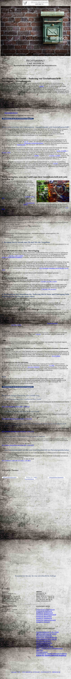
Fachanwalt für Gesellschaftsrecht (45, 609)
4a (25, 141)
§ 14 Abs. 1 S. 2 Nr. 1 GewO (49, 281)
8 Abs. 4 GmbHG (62, 151)
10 (27, 141)
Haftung (25, 204)
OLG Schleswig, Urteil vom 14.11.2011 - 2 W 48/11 (16, 460)
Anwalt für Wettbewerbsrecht (46, 615)
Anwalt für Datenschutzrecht (46, 620)
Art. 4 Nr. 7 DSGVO (33, 367)
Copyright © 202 (15, 672)
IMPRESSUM (56, 672)
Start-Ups (39, 650)
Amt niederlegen (30, 203)
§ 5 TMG (51, 365)
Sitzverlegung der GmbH (44, 647)
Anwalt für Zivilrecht (43, 622)
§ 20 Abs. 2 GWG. (16, 325)
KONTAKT (36, 672)
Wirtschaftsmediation (42, 652)
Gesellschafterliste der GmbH (46, 634)
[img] (35, 3)
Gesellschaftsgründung (44, 643)
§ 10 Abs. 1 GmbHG (55, 155)
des (37, 641)
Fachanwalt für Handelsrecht (44, 611)
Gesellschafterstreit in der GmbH (47, 632)
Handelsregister (21, 144)
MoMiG (41, 86)
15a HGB (27, 196)
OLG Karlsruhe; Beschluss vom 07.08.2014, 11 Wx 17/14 (18, 431)
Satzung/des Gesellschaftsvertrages (33, 143)
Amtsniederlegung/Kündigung (46, 639)
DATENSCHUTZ (46, 672)
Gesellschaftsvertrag (43, 645)
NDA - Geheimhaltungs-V (49, 648)
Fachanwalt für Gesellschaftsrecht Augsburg (51, 654)
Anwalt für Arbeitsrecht (44, 618)
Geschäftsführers (45, 641)
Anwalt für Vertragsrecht (44, 613)
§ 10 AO (55, 163)
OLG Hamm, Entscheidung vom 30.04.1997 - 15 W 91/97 (18, 445)
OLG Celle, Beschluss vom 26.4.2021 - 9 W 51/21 (16, 406)
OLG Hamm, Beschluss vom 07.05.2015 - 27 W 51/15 (17, 418)
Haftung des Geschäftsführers (46, 637)
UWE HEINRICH (27, 672)
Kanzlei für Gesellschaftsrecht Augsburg (51, 655)
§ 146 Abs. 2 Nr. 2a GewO (48, 289)
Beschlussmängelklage (44, 636)
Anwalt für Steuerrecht (44, 616)
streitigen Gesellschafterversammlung (12, 257)
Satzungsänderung (10, 113)
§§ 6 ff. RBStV (56, 356)
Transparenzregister (52, 323)
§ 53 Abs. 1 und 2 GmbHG (16, 255)
